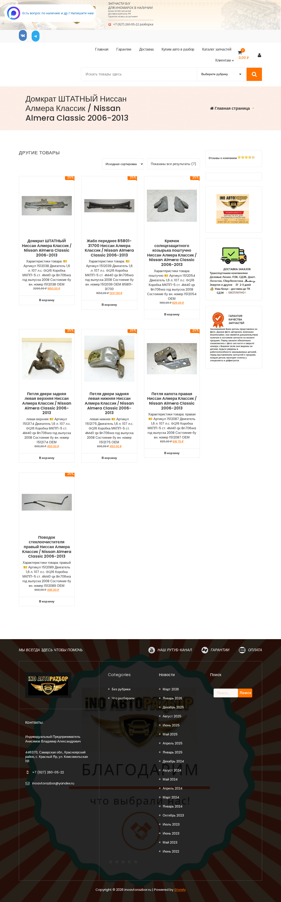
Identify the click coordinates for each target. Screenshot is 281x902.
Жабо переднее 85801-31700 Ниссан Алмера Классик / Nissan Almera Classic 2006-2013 (109, 247)
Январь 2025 (172, 752)
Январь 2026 (172, 698)
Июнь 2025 (171, 725)
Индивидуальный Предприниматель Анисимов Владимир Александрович (53, 738)
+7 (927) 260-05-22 (48, 772)
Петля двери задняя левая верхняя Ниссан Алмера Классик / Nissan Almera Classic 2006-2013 (46, 403)
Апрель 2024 (172, 788)
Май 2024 (170, 779)
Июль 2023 (171, 824)
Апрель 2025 (172, 743)
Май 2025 (170, 734)
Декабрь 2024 (173, 761)
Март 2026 (171, 689)
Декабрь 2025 (173, 707)
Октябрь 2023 (173, 815)
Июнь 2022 (171, 851)
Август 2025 (172, 716)
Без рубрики (121, 689)
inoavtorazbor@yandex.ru (53, 783)
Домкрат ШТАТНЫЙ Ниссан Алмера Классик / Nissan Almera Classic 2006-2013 (47, 247)
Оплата (255, 650)
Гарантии (220, 650)
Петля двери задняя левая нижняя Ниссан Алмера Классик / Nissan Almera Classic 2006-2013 (109, 403)
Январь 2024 (172, 806)
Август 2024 (172, 770)
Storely (180, 889)
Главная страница (232, 108)
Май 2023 (170, 842)
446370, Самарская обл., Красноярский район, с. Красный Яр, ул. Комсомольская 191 (56, 757)
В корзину (46, 300)
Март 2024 (171, 797)
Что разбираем (123, 698)
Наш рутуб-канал (175, 650)
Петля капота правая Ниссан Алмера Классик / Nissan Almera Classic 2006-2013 (172, 400)
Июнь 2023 (171, 833)
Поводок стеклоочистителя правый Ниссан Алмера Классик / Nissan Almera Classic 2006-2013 (46, 547)
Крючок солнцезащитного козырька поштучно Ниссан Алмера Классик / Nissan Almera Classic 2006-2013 (172, 252)
